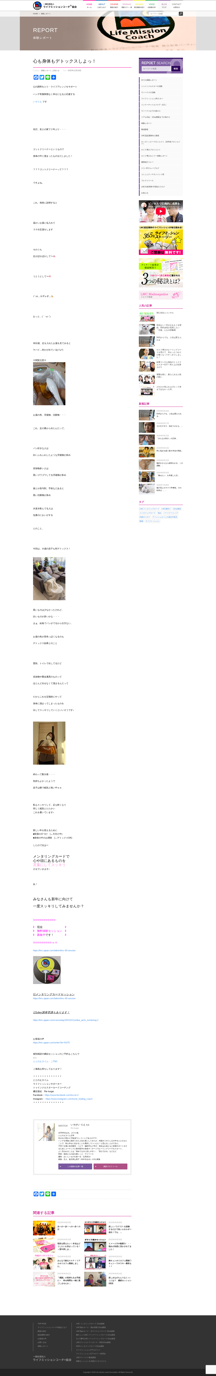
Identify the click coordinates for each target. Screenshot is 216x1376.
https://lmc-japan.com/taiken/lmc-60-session (54, 950)
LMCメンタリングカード (149, 509)
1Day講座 (177, 509)
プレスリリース (147, 181)
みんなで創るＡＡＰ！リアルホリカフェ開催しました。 (68, 1263)
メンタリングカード (147, 513)
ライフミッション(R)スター (152, 99)
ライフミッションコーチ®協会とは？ (52, 1327)
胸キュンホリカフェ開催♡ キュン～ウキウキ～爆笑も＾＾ (121, 1263)
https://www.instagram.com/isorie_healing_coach (68, 1099)
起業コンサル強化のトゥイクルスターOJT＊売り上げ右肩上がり (168, 364)
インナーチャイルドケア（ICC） (154, 105)
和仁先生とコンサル (165, 313)
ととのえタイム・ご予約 (45, 1061)
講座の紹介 (42, 1331)
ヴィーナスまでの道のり (151, 111)
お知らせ (56, 70)
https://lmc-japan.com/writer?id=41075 (51, 1042)
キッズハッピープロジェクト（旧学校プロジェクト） (160, 143)
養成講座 (144, 129)
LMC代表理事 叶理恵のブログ (153, 187)
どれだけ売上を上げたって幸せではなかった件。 (168, 388)
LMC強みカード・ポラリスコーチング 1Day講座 (95, 1331)
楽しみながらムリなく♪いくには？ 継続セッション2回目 (120, 1280)
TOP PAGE (42, 1324)
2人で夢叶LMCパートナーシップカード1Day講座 (95, 1339)
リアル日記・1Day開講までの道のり (155, 117)
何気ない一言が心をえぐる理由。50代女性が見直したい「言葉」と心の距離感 (168, 327)
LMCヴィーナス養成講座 (86, 1357)
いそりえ (37, 101)
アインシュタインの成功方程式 (165, 517)
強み (159, 513)
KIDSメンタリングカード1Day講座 (90, 1346)
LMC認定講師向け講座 (150, 136)
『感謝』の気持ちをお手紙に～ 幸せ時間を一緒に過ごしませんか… (68, 1280)
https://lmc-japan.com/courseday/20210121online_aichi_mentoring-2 (65, 1020)
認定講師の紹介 (44, 1335)
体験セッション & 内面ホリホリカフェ (91, 1361)
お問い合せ (42, 1342)
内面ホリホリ (145, 517)
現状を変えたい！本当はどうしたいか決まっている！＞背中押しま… (68, 1246)
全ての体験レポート (149, 80)
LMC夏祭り (166, 509)
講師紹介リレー (147, 162)
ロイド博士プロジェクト (151, 150)
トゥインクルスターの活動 (151, 86)
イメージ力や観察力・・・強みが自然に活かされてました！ (120, 1246)
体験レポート (46, 14)
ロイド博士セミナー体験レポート (154, 156)
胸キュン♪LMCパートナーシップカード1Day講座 (95, 1335)
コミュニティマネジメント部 (152, 174)
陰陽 (141, 521)
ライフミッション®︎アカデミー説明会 (91, 1354)
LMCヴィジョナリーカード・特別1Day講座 (93, 1342)
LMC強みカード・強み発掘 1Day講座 (91, 1327)
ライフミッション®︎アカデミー (88, 1350)
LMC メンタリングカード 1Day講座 (90, 1324)
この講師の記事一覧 (75, 1166)
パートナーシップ (171, 513)
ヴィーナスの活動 (148, 92)
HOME (35, 14)
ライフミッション (152, 521)
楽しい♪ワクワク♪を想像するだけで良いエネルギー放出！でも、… (120, 1229)
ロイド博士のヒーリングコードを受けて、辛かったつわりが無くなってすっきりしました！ (168, 353)
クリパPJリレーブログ (150, 168)
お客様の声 (42, 1339)
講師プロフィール (110, 1166)
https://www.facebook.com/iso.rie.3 (61, 1095)
